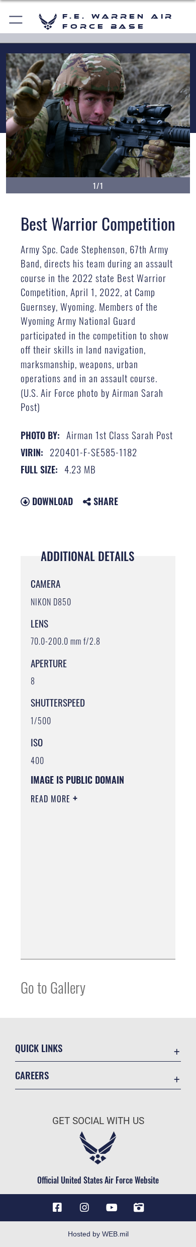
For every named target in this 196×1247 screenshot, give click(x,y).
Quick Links (38, 1048)
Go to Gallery (53, 987)
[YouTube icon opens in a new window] (111, 1207)
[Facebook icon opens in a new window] (57, 1207)
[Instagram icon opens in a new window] (84, 1207)
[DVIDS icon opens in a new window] (138, 1207)
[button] (16, 21)
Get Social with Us (98, 1121)
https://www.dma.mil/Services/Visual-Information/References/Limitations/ (92, 940)
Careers (32, 1075)
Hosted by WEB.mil (98, 1234)
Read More (52, 799)
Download (51, 501)
